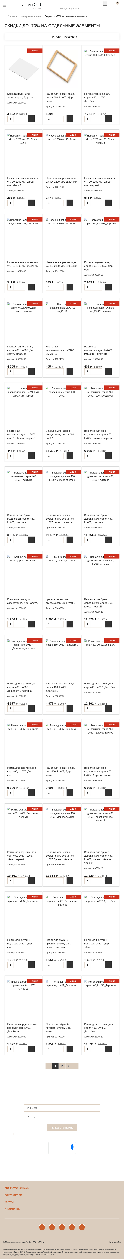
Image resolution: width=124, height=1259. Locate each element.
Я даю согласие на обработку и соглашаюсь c (59, 1134)
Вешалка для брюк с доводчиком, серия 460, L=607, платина (98, 519)
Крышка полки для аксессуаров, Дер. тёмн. (60, 601)
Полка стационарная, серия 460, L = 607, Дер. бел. (98, 266)
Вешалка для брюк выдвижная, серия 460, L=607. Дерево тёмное (98, 771)
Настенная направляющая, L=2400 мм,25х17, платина (98, 350)
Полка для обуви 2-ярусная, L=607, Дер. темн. (58, 1028)
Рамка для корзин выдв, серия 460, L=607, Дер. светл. (60, 97)
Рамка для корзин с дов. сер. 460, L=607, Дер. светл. (22, 771)
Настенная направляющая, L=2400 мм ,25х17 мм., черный (21, 434)
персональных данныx (51, 1134)
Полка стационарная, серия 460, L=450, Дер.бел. (97, 97)
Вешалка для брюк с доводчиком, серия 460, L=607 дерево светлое (60, 519)
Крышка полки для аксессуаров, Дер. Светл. (22, 601)
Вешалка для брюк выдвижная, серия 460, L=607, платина (21, 519)
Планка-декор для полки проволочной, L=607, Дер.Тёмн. (22, 1028)
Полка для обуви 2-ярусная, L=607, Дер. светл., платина (58, 944)
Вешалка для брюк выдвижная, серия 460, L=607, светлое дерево (98, 434)
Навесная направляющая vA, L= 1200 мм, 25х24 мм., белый (22, 182)
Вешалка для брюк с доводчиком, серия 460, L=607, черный (98, 603)
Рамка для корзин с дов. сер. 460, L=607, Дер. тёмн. (60, 771)
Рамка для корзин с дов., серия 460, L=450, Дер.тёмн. (99, 1028)
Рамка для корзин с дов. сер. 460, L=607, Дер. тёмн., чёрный (22, 856)
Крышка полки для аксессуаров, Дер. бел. (21, 95)
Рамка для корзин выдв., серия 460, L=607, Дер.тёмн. (61, 687)
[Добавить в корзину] (31, 118)
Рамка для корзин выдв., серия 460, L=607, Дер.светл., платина (22, 687)
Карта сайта (115, 1242)
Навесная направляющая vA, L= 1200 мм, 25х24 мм (61, 180)
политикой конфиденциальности (89, 1134)
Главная (12, 16)
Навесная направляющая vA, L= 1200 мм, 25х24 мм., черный (99, 182)
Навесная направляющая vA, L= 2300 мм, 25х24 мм (23, 264)
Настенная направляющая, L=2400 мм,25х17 (60, 350)
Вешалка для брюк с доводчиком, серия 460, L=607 (60, 434)
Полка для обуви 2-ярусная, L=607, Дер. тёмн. (96, 944)
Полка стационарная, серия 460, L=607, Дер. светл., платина (21, 350)
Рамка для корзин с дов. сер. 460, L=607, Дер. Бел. (100, 685)
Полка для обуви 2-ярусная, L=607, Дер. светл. (20, 944)
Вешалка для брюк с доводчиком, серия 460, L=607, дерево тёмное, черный (98, 857)
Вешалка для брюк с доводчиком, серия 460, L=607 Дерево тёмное (60, 856)
